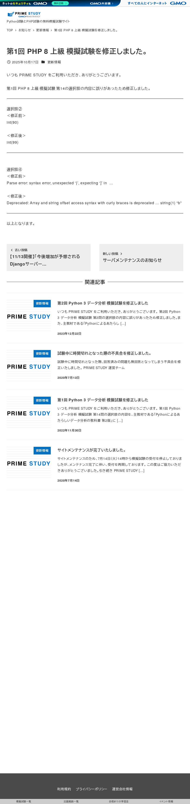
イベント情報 (166, 801)
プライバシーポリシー (91, 789)
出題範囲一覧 (71, 801)
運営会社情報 (122, 789)
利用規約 (64, 789)
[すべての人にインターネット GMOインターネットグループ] (157, 3)
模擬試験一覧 (23, 801)
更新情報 (54, 62)
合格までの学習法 (119, 801)
